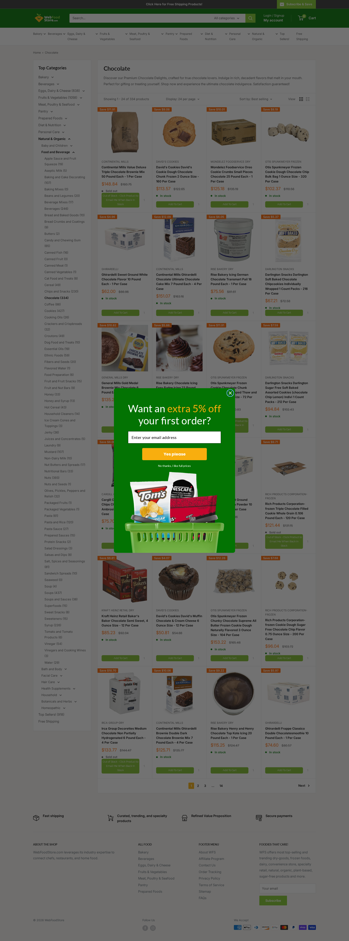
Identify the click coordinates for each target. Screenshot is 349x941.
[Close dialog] (230, 393)
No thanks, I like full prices (174, 465)
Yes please (175, 454)
